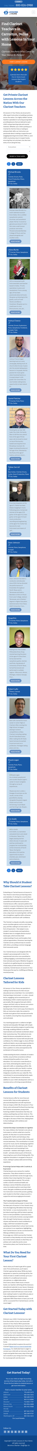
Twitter (8, 1432)
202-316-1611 (29, 1394)
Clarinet (10, 177)
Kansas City (7, 1404)
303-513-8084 (29, 1399)
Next (19, 164)
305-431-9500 (29, 1406)
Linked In (12, 1432)
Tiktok (22, 1432)
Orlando (6, 1411)
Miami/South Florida (8, 1408)
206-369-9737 (29, 1413)
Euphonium (23, 325)
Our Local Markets (18, 1418)
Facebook (5, 1432)
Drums (16, 177)
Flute (20, 177)
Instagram (26, 1432)
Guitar (10, 474)
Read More (15, 241)
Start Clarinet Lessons (18, 62)
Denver (5, 1399)
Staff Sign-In (25, 1445)
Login (18, 1)
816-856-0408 (29, 1404)
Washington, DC (9, 1416)
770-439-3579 (29, 1392)
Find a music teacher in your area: (18, 1390)
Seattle (5, 1413)
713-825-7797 (29, 1402)
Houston (6, 1402)
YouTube (15, 1432)
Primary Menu (33, 12)
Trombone (23, 328)
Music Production (14, 179)
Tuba (15, 330)
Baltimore (6, 1395)
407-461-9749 (29, 1411)
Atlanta (6, 1392)
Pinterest (19, 1432)
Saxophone (11, 181)
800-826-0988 (24, 5)
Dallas (15, 183)
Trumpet (11, 330)
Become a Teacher (13, 1445)
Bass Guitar (12, 472)
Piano (22, 179)
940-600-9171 (29, 1397)
